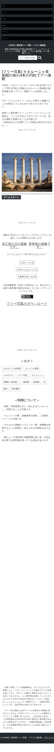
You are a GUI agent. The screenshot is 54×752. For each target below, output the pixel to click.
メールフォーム (13, 702)
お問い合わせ (4, 25)
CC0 (41, 687)
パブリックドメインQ (5, 31)
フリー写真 (3, 5)
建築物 (26, 382)
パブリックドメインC (5, 38)
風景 (5, 389)
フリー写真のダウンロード (27, 304)
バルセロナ (8, 375)
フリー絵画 (3, 18)
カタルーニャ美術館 (12, 368)
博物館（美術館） (11, 382)
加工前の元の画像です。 (14, 245)
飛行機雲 (15, 389)
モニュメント (37, 375)
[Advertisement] (27, 141)
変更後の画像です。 (39, 245)
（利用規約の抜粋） (40, 716)
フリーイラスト (4, 12)
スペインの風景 (32, 368)
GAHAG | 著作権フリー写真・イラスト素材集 (27, 45)
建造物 (36, 382)
